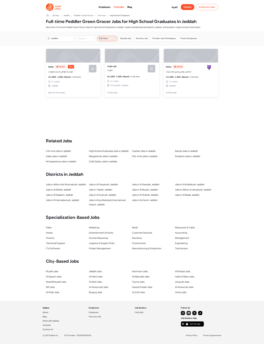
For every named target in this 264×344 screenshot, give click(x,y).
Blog (129, 7)
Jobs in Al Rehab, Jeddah (58, 190)
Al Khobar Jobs (182, 271)
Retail (135, 227)
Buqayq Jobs (95, 292)
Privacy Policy (191, 335)
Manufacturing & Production (146, 248)
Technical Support (55, 243)
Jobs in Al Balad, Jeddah (187, 195)
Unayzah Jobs (182, 282)
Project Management (100, 248)
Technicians (181, 248)
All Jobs (56, 15)
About (45, 312)
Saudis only (125, 38)
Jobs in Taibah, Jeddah (100, 190)
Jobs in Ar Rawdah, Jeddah (145, 184)
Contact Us (48, 329)
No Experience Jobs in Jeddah (61, 161)
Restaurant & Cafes (185, 227)
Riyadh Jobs (52, 271)
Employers (105, 7)
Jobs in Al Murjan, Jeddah (145, 190)
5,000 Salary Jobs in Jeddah (103, 161)
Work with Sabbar (51, 321)
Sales (49, 227)
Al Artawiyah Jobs (184, 287)
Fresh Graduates (188, 38)
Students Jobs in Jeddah (187, 156)
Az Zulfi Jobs (138, 292)
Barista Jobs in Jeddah (186, 151)
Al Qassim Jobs (54, 277)
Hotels (49, 233)
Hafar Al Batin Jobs (184, 277)
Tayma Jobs (138, 282)
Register (188, 7)
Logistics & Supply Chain (102, 243)
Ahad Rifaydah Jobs (56, 282)
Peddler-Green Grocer (83, 15)
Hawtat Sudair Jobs (142, 287)
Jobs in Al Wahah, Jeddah (145, 195)
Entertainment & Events (101, 233)
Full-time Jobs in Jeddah (58, 151)
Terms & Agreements (212, 335)
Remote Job (142, 38)
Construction (139, 243)
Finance (50, 238)
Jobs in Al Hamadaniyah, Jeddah (62, 200)
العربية (175, 7)
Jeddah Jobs (95, 271)
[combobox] (88, 38)
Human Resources (98, 238)
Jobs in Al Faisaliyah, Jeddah (103, 184)
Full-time (101, 15)
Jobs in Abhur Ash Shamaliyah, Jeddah (66, 184)
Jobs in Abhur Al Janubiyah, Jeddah (193, 190)
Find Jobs (119, 7)
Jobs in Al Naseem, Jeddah (59, 195)
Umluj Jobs (180, 292)
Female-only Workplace (164, 38)
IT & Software (53, 248)
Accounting (181, 233)
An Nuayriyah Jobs (98, 287)
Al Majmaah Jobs (140, 277)
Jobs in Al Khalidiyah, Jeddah (189, 184)
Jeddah (66, 15)
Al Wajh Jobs (52, 292)
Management (182, 238)
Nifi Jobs (50, 287)
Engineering (181, 243)
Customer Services (142, 233)
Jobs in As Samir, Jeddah (144, 200)
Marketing (94, 227)
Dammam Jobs (140, 271)
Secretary (137, 238)
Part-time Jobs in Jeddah (145, 156)
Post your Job (95, 316)
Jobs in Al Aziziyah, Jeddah (102, 195)
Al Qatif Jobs (95, 282)
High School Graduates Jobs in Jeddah (109, 151)
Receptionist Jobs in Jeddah (103, 156)
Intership (47, 325)
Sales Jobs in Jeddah (56, 156)
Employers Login (207, 7)
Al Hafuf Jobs (96, 277)
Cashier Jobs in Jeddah (144, 151)
